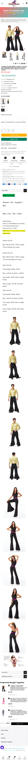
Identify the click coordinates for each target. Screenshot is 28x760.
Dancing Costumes (6, 89)
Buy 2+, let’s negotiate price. (9, 75)
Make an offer (15, 140)
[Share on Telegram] (22, 63)
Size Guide (4, 148)
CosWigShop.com (10, 79)
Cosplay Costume (12, 88)
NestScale (17, 166)
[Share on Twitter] (15, 63)
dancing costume (9, 81)
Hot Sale (20, 91)
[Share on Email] (24, 63)
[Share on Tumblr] (20, 63)
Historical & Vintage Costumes (9, 91)
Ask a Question (12, 148)
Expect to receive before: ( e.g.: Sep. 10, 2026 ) (13, 122)
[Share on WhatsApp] (26, 63)
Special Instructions (6, 114)
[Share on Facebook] (13, 63)
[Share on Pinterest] (18, 63)
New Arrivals (4, 93)
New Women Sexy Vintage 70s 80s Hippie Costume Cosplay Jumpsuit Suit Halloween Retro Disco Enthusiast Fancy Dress (18, 700)
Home (2, 19)
